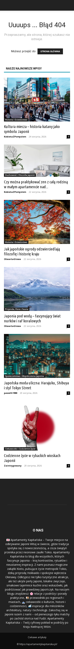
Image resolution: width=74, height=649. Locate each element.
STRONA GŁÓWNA (50, 51)
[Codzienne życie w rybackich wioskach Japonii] (37, 425)
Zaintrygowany (13, 465)
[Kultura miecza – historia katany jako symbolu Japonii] (37, 99)
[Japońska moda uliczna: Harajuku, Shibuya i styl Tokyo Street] (37, 356)
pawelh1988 (10, 392)
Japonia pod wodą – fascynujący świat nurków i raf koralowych (32, 318)
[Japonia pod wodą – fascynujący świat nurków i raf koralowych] (37, 289)
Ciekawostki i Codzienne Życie (20, 448)
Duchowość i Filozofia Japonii (20, 175)
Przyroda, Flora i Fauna (16, 309)
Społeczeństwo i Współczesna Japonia (24, 376)
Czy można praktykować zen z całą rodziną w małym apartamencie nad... (36, 184)
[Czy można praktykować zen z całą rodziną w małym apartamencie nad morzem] (37, 161)
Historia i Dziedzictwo (16, 119)
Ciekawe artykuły (37, 637)
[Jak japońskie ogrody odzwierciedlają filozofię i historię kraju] (37, 222)
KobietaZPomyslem (15, 136)
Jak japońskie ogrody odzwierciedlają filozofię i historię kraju (32, 251)
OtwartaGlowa (12, 259)
